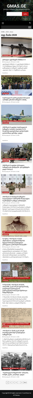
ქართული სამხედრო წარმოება (17, 55)
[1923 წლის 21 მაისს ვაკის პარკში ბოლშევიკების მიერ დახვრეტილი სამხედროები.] (16, 318)
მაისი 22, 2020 (16, 202)
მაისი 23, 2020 (16, 135)
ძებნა (25, 14)
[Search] (30, 22)
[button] (3, 23)
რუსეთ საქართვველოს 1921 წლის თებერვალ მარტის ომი (16, 232)
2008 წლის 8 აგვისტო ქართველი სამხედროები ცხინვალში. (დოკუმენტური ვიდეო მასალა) (16, 167)
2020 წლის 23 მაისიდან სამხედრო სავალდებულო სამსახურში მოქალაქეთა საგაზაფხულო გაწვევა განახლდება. (16, 198)
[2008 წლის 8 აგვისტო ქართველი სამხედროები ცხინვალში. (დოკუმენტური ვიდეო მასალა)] (16, 153)
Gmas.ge (16, 6)
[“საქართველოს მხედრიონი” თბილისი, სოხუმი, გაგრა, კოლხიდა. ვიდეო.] (16, 360)
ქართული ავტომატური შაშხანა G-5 (14, 60)
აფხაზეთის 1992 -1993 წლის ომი (10, 368)
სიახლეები (5, 55)
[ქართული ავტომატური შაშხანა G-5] (16, 47)
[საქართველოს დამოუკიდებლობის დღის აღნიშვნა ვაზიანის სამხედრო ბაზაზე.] (16, 85)
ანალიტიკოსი (7, 61)
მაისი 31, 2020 (16, 62)
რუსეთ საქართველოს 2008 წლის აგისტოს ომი (14, 121)
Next (25, 382)
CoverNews (25, 393)
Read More (5, 73)
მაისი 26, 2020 (16, 102)
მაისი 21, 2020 (16, 247)
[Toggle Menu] (29, 27)
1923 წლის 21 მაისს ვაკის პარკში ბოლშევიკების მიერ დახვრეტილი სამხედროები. (13, 332)
